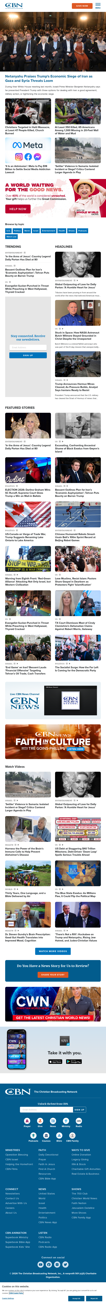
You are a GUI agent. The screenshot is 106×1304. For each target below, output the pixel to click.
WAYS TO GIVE (81, 1150)
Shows (72, 230)
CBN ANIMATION (16, 1233)
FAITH (42, 1150)
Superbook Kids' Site (17, 1247)
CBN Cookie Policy (16, 1293)
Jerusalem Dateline (83, 1208)
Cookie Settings (8, 1298)
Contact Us (12, 1198)
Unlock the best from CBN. (53, 1103)
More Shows (79, 1212)
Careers (10, 1208)
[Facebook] (49, 1264)
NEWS (42, 1189)
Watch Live (11, 236)
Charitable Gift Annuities (86, 1169)
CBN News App (48, 1222)
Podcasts (82, 230)
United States (47, 1193)
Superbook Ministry (16, 1237)
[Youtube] (40, 1264)
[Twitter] (65, 1264)
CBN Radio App (48, 1247)
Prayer (42, 1159)
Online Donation (81, 1154)
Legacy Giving (80, 1159)
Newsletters (12, 1193)
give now (82, 5)
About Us (11, 1212)
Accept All (76, 1298)
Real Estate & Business (85, 1173)
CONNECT (11, 1189)
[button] (97, 6)
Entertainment (48, 230)
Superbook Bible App (17, 1242)
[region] (53, 1293)
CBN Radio (45, 1237)
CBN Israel (11, 1159)
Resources (45, 1173)
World (27, 230)
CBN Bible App (47, 1178)
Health (62, 230)
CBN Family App (81, 1217)
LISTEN (43, 1233)
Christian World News (84, 1198)
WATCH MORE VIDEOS (53, 951)
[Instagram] (57, 1264)
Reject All (94, 1298)
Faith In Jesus (47, 1164)
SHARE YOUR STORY (53, 974)
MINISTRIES (12, 1150)
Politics (17, 230)
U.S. (8, 230)
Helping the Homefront (19, 1164)
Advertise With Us (16, 1203)
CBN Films (11, 1169)
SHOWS (76, 1189)
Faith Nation (79, 1203)
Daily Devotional (48, 1154)
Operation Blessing (16, 1154)
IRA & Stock (79, 1164)
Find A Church (47, 1169)
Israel (35, 230)
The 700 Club (80, 1193)
